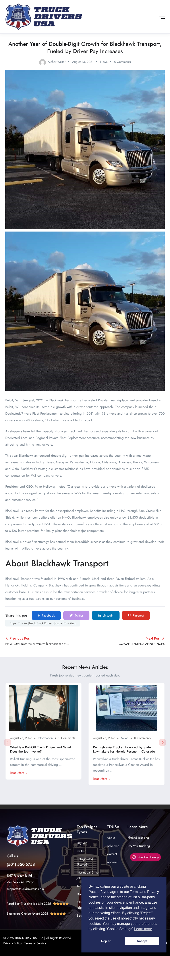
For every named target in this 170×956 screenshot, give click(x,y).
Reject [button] (106, 941)
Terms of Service (35, 943)
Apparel (112, 862)
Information (45, 738)
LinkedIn (107, 615)
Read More (17, 772)
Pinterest (138, 615)
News (104, 61)
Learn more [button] (143, 929)
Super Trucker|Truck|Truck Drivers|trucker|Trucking (42, 623)
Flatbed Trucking (138, 837)
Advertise (113, 846)
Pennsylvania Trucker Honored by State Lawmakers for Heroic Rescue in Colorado (124, 749)
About (111, 837)
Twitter (78, 615)
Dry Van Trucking (139, 846)
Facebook (48, 615)
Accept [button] (142, 941)
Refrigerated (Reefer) (85, 862)
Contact (112, 854)
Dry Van (82, 843)
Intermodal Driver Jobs (88, 875)
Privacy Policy (12, 943)
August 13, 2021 (82, 61)
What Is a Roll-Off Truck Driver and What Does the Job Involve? (40, 749)
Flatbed (81, 851)
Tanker (81, 886)
